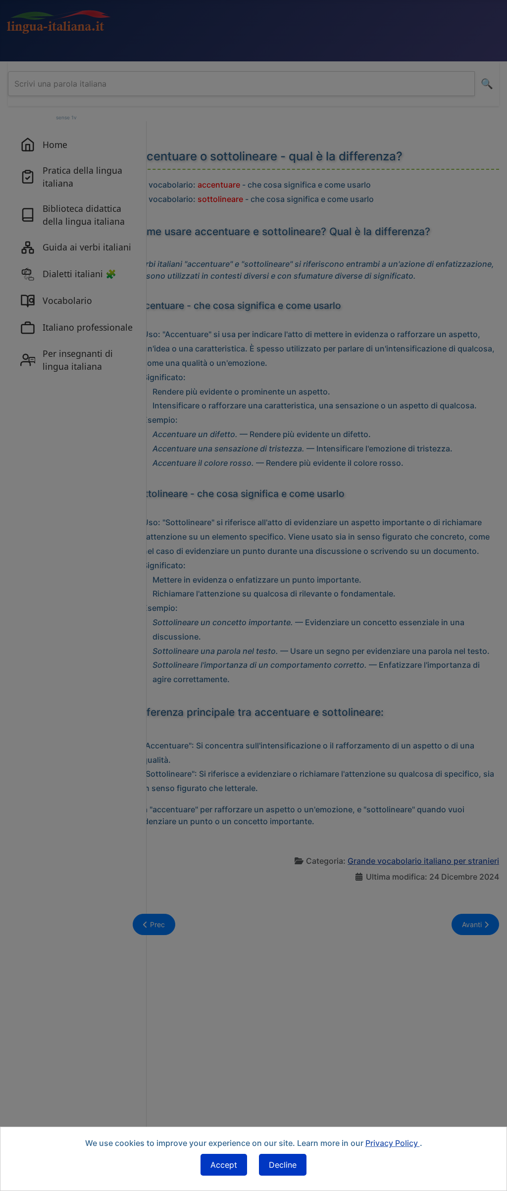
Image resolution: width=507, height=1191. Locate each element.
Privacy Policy (392, 1143)
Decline (283, 1165)
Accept (223, 1165)
